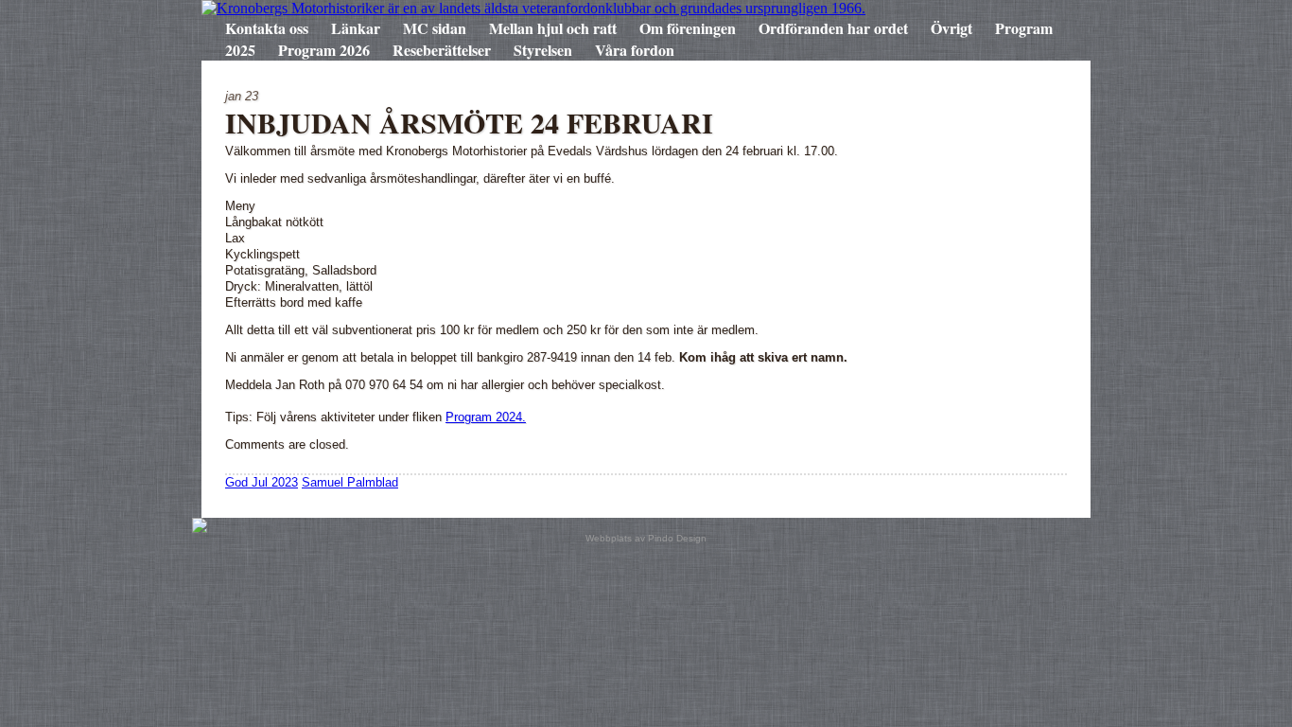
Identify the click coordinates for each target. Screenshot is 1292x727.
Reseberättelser (442, 50)
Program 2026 (324, 50)
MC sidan (434, 28)
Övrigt (951, 28)
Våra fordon (634, 50)
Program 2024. (485, 417)
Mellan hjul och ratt (553, 28)
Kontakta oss (266, 28)
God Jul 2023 (261, 482)
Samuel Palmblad (350, 482)
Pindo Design (677, 538)
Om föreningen (687, 28)
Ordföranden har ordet (833, 28)
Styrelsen (543, 50)
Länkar (355, 28)
